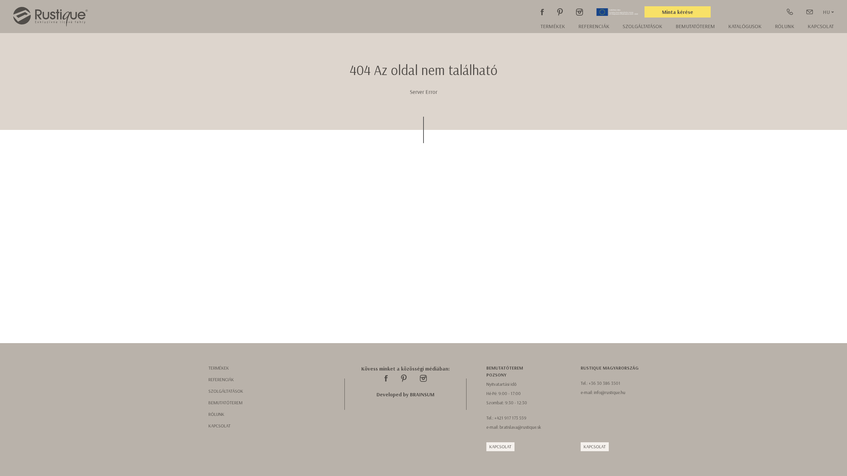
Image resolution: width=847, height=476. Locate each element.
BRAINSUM (422, 394)
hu (826, 12)
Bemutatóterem (695, 26)
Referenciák (593, 26)
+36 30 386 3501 (604, 383)
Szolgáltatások (642, 26)
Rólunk (216, 414)
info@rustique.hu (609, 392)
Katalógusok (745, 26)
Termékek (553, 26)
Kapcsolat (821, 26)
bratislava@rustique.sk (520, 427)
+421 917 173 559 (510, 418)
